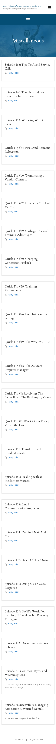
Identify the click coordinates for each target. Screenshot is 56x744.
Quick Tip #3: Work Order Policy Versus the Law (27, 423)
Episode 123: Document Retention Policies (27, 645)
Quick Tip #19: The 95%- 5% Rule (27, 342)
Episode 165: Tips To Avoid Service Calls (27, 67)
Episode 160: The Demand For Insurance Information (24, 94)
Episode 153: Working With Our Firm (26, 122)
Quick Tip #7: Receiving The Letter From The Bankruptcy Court (28, 395)
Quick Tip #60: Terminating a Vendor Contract (24, 178)
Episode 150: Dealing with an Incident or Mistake (24, 479)
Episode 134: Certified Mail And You (25, 534)
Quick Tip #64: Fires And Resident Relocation (27, 150)
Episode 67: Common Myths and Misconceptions (26, 673)
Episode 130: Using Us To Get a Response (25, 586)
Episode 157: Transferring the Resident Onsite (24, 451)
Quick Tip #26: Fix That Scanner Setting (26, 316)
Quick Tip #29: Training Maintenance (21, 288)
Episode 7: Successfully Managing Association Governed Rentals (26, 707)
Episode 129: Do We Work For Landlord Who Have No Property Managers (27, 615)
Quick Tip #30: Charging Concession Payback (21, 261)
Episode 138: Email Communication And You (22, 506)
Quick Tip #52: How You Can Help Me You (28, 205)
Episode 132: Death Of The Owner (27, 560)
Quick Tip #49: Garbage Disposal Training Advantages (26, 233)
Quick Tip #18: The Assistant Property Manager (23, 368)
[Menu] (49, 7)
